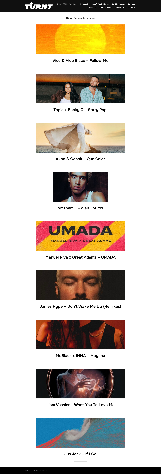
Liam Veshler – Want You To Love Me (80, 404)
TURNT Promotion (69, 4)
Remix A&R (93, 7)
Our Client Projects (118, 4)
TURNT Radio (119, 7)
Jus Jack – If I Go (80, 454)
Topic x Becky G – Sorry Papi (80, 109)
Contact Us (131, 7)
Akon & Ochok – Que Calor (80, 158)
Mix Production (84, 4)
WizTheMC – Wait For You (80, 208)
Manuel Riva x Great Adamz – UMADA (80, 257)
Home (59, 4)
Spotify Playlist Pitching (100, 4)
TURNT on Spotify (105, 7)
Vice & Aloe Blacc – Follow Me (80, 60)
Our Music (131, 4)
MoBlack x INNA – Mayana (80, 355)
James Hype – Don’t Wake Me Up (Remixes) (80, 306)
